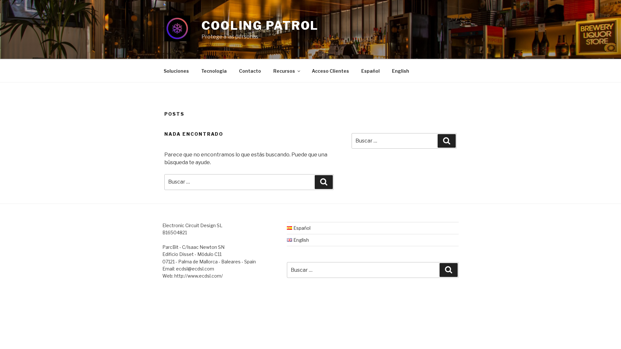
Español (370, 71)
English (400, 71)
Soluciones (176, 71)
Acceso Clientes (330, 71)
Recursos (284, 71)
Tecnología (214, 71)
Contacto (250, 71)
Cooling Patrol (260, 25)
